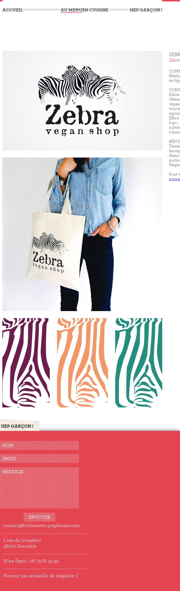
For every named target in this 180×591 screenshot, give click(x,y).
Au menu (71, 10)
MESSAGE (12, 472)
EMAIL (9, 458)
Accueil (12, 10)
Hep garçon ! (146, 10)
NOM (8, 445)
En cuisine (95, 10)
